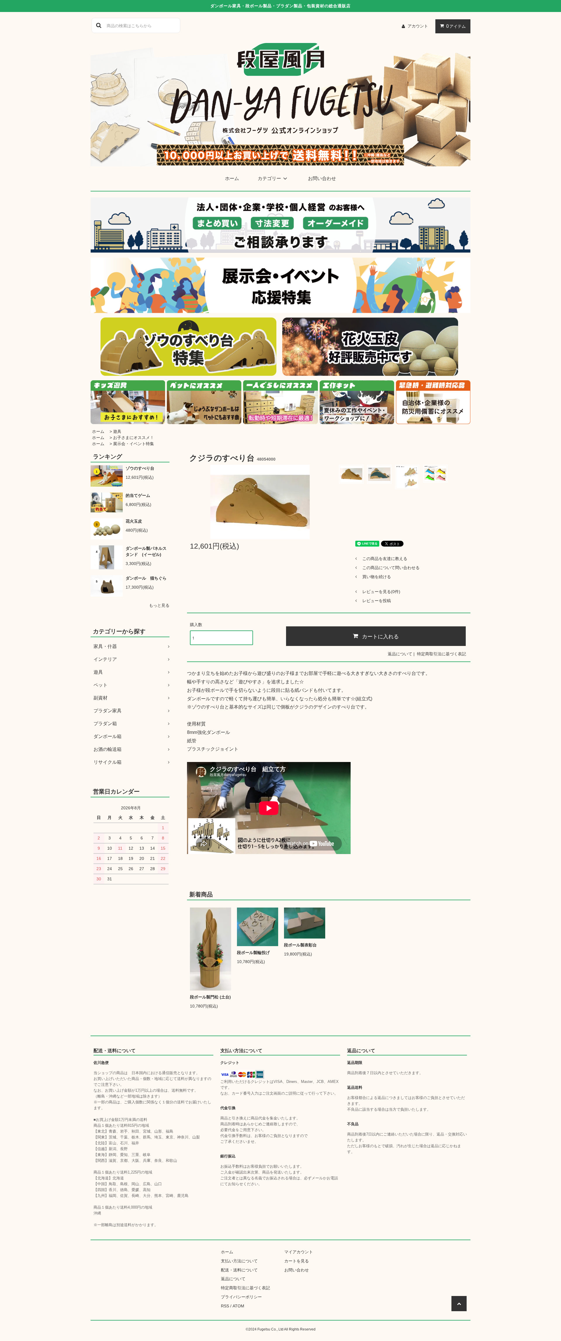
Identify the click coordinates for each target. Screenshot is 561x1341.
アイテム (456, 26)
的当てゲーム (138, 495)
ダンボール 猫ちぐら (146, 578)
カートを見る (296, 1261)
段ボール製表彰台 (300, 945)
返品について (400, 654)
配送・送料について (239, 1270)
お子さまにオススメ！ (133, 437)
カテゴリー (269, 178)
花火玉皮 (134, 521)
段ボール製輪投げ (253, 952)
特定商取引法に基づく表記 (441, 654)
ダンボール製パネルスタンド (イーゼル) (146, 551)
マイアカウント (298, 1252)
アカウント (418, 26)
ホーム (232, 178)
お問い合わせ (322, 178)
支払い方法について (239, 1261)
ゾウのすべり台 (140, 468)
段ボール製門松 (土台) (210, 997)
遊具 (117, 431)
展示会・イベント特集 (133, 443)
